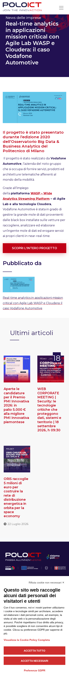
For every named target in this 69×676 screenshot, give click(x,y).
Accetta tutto (34, 650)
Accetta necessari (34, 660)
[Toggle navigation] (61, 7)
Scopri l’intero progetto (34, 248)
